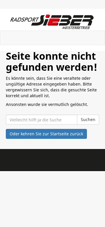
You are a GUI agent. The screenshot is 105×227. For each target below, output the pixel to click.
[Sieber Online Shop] (52, 22)
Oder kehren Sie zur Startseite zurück (46, 133)
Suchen (88, 119)
